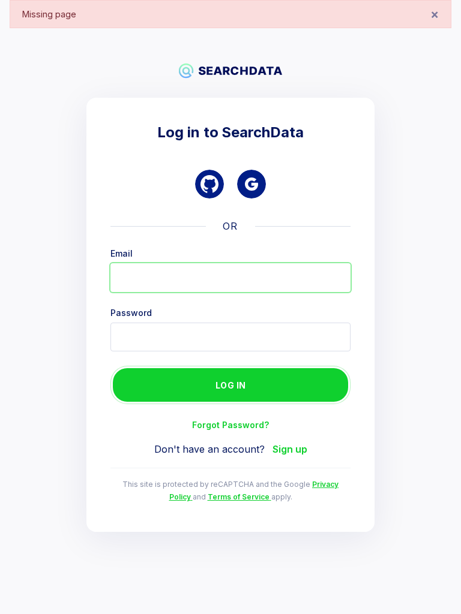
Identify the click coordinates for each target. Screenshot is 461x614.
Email (121, 253)
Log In (230, 385)
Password (131, 313)
